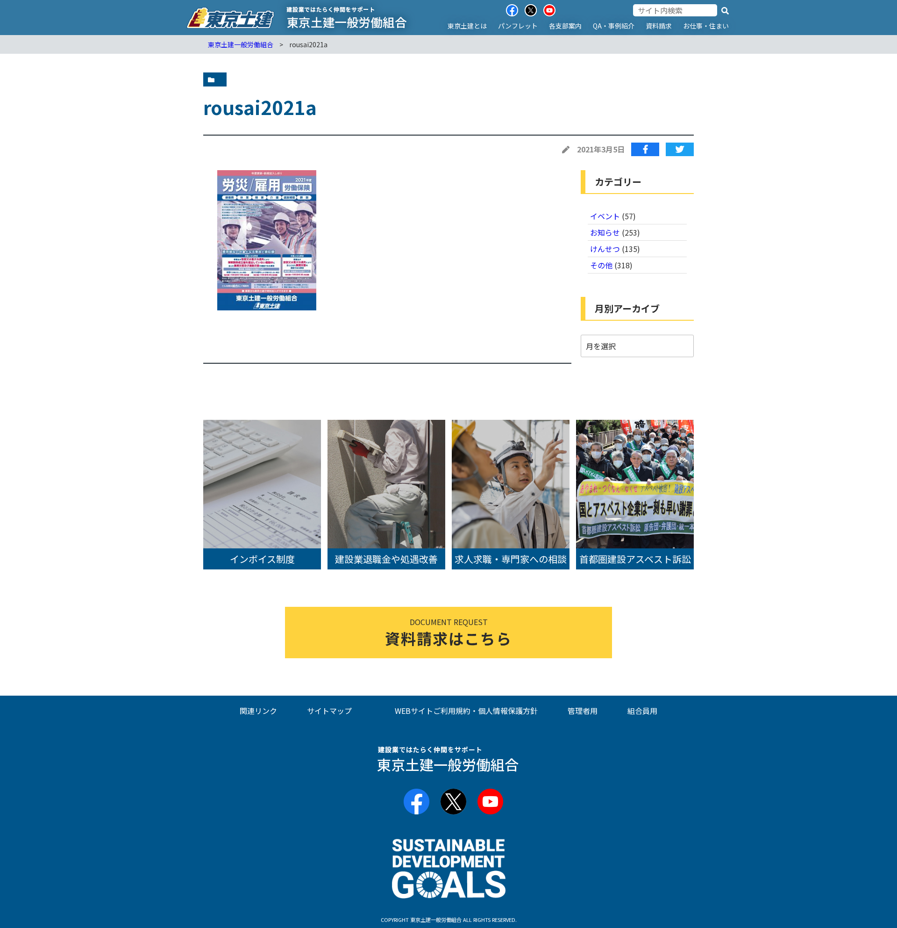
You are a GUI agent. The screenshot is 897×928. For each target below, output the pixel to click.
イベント (605, 216)
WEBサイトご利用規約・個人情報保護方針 (466, 710)
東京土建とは (467, 25)
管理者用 (583, 710)
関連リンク (258, 710)
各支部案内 (565, 25)
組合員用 (642, 710)
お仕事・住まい (706, 25)
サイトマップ (329, 710)
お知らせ (605, 232)
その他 (601, 265)
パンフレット (518, 25)
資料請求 (659, 25)
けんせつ (605, 248)
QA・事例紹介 (613, 25)
